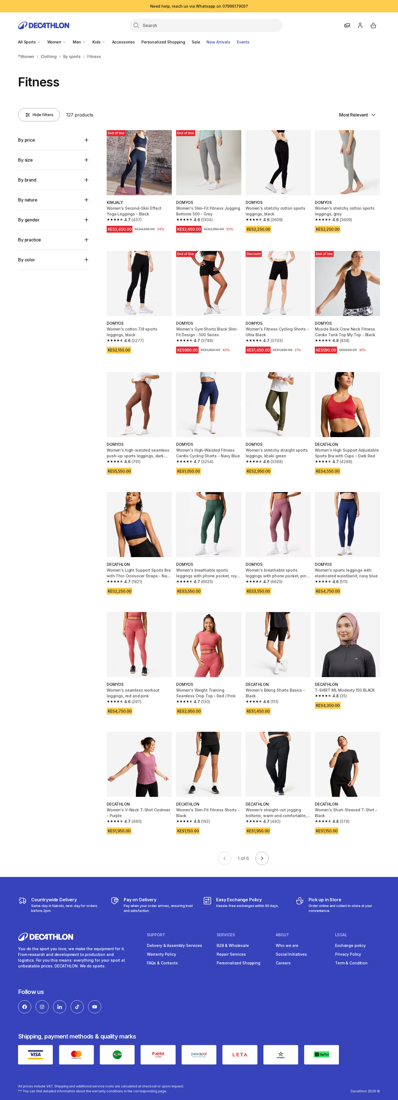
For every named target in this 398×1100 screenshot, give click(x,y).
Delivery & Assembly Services (174, 945)
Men (77, 42)
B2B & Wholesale (233, 945)
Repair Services (231, 954)
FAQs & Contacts (162, 963)
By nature (27, 200)
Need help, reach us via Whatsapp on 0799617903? (199, 6)
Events (243, 42)
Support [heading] (156, 935)
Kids (96, 42)
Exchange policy (350, 945)
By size (25, 160)
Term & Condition (351, 963)
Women (54, 42)
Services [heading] (226, 935)
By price (26, 140)
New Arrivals (218, 42)
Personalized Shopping (163, 42)
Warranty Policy (161, 954)
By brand (27, 180)
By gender (28, 220)
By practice (29, 239)
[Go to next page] (262, 858)
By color (26, 259)
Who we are (287, 945)
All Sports (27, 42)
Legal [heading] (341, 935)
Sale (196, 42)
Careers (283, 963)
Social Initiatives (291, 954)
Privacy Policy (348, 954)
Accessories (123, 42)
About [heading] (282, 935)
